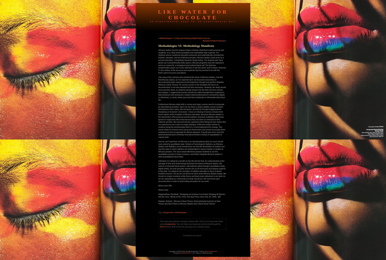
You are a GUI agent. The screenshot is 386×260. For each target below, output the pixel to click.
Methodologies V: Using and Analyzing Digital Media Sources (185, 38)
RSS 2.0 (163, 227)
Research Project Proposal (214, 41)
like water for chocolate (193, 14)
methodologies (180, 212)
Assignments (168, 212)
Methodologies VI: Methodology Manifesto (186, 45)
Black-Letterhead (211, 251)
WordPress (186, 253)
